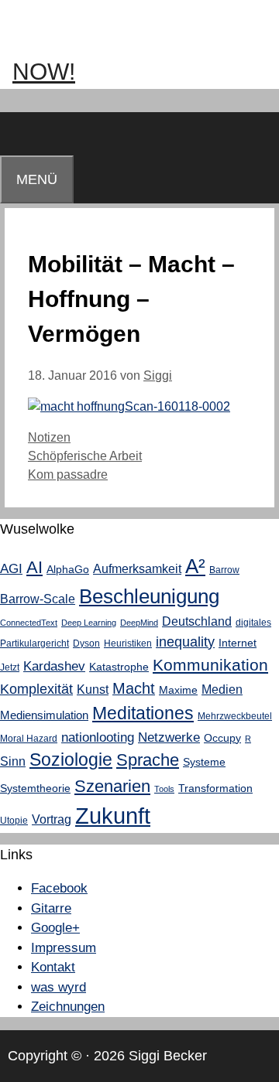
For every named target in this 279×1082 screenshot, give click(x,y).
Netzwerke (169, 737)
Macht (133, 688)
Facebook (59, 888)
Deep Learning (88, 622)
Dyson (86, 643)
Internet (238, 643)
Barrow (224, 570)
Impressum (63, 947)
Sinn (13, 761)
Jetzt (9, 667)
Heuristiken (128, 643)
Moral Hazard (28, 738)
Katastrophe (119, 666)
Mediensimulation (44, 715)
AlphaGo (67, 569)
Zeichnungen (68, 1006)
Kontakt (53, 967)
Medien (222, 689)
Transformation (215, 788)
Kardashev (54, 666)
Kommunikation (210, 665)
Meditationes (143, 713)
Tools (164, 789)
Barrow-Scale (37, 599)
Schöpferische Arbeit (85, 455)
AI (34, 567)
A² (195, 566)
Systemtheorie (35, 788)
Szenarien (112, 786)
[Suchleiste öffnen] (14, 134)
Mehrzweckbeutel (235, 716)
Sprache (147, 760)
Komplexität (36, 689)
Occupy (222, 738)
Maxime (178, 690)
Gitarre (51, 908)
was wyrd (58, 987)
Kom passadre (68, 474)
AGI (11, 568)
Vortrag (51, 819)
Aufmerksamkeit (137, 568)
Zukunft (112, 815)
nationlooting (97, 737)
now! (43, 71)
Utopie (14, 820)
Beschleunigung (149, 596)
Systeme (204, 762)
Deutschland (197, 621)
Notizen (49, 437)
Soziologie (70, 760)
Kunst (92, 689)
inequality (185, 642)
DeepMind (139, 622)
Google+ (55, 927)
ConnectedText (28, 622)
